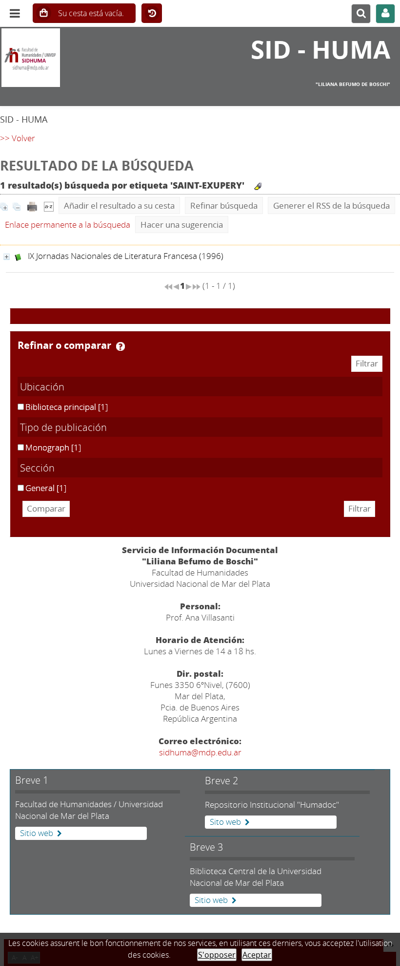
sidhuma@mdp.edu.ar (200, 752)
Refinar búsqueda (224, 205)
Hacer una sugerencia (181, 224)
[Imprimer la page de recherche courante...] (32, 205)
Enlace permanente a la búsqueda (67, 224)
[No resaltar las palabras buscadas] (257, 186)
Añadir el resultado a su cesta (119, 205)
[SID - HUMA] (66, 57)
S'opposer (217, 954)
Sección (37, 467)
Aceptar (256, 954)
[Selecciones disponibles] (49, 205)
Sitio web (36, 833)
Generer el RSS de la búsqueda (331, 205)
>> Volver (17, 138)
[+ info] (6, 257)
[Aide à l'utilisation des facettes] (120, 346)
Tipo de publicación (63, 427)
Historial (151, 13)
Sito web (225, 821)
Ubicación (42, 386)
